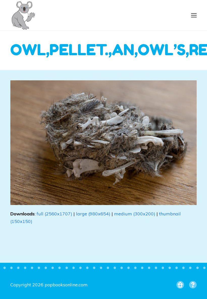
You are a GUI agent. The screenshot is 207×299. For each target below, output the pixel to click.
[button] (194, 15)
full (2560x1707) (54, 214)
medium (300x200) (134, 214)
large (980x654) (93, 214)
